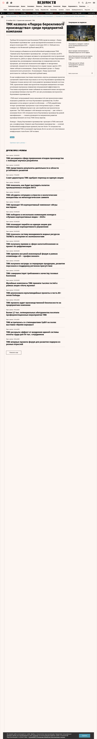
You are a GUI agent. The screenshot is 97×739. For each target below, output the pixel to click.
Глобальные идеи (13, 6)
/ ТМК (33, 20)
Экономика (30, 6)
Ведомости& (44, 10)
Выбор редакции (11, 16)
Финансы (39, 6)
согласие (35, 735)
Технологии (56, 6)
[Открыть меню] (94, 3)
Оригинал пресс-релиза (17, 143)
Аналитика (53, 10)
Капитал (61, 10)
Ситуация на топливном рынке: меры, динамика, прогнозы (73, 16)
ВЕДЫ (5, 10)
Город (37, 10)
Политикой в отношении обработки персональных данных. (47, 737)
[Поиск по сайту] (83, 3)
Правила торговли (14, 10)
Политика (82, 6)
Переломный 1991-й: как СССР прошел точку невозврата (35, 16)
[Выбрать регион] (79, 3)
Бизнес (23, 6)
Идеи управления (27, 10)
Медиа (64, 6)
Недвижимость (72, 6)
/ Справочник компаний (23, 20)
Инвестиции (47, 6)
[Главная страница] (46, 2)
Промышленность (77, 10)
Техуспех (87, 10)
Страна (68, 10)
